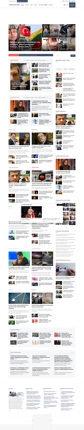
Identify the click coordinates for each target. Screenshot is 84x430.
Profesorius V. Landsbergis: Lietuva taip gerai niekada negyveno (19, 368)
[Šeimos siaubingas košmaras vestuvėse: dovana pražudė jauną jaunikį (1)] (35, 192)
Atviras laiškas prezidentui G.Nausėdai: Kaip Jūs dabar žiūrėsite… (68, 132)
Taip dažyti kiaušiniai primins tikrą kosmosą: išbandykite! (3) (45, 284)
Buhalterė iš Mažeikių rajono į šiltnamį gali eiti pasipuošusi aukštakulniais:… (40, 226)
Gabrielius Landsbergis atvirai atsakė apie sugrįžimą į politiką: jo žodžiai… (22, 122)
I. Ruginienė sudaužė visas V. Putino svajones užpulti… (69, 291)
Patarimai (11, 289)
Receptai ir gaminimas (36, 248)
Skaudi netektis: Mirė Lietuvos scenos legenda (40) (44, 115)
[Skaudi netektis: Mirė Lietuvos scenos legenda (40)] (35, 115)
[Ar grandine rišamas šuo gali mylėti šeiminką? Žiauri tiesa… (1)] (50, 30)
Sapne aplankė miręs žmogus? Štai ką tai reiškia (67, 49)
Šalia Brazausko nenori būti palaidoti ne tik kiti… (68, 136)
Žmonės (10, 206)
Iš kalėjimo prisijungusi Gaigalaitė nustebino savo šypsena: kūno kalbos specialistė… (45, 122)
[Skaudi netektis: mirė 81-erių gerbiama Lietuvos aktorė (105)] (59, 101)
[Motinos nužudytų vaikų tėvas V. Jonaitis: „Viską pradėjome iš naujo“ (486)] (20, 76)
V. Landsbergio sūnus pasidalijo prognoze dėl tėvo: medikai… (69, 177)
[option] (42, 37)
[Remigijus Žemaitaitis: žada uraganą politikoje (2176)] (65, 223)
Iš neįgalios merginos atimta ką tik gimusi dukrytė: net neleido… (22, 237)
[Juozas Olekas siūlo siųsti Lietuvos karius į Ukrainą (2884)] (65, 209)
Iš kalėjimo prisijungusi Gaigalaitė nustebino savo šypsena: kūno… (68, 187)
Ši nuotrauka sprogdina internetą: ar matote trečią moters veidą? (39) (45, 316)
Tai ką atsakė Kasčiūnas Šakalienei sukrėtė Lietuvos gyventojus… (68, 287)
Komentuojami (72, 69)
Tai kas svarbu (34, 129)
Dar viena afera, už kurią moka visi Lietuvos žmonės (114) (45, 89)
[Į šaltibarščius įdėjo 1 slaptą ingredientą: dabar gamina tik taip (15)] (35, 279)
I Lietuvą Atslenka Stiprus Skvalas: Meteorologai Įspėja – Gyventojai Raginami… (41, 268)
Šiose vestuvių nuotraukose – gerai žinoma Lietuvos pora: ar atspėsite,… (19, 222)
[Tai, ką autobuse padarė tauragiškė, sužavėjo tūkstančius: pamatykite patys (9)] (35, 235)
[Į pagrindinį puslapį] (14, 5)
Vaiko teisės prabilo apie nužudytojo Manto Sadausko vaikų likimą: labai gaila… (69, 84)
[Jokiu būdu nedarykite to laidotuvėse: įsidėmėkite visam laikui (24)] (12, 317)
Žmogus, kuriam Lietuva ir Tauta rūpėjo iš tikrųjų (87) (41, 146)
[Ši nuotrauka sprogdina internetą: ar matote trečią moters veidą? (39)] (35, 315)
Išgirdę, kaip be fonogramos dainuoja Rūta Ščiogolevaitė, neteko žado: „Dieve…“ (67, 335)
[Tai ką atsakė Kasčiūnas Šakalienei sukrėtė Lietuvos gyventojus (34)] (59, 287)
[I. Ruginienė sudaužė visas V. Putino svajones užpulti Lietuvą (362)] (59, 292)
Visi (24, 60)
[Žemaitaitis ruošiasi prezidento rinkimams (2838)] (72, 209)
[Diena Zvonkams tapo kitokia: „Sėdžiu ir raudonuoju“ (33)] (59, 80)
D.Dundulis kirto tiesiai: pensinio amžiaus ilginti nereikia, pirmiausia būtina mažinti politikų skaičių (22, 336)
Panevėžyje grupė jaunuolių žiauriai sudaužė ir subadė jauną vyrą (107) (22, 196)
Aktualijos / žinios (12, 129)
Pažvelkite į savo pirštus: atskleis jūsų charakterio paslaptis (45, 342)
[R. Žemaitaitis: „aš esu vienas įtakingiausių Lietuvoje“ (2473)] (72, 213)
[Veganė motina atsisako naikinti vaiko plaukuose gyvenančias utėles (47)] (12, 277)
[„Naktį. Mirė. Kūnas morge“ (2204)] (59, 75)
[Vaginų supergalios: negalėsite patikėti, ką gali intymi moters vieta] (35, 321)
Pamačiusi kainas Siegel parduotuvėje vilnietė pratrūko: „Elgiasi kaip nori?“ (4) (45, 242)
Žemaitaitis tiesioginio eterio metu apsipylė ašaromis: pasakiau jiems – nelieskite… (22, 232)
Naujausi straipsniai (43, 4)
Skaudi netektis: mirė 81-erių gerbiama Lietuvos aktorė (69, 99)
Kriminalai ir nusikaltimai (42, 60)
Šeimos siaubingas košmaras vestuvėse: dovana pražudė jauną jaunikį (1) (46, 192)
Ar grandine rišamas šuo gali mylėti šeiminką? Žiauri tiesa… (49, 36)
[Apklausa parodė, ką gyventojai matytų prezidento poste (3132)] (65, 205)
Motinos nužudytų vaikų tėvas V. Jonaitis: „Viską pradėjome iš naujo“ (69, 95)
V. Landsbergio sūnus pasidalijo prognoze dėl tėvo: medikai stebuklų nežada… (23, 115)
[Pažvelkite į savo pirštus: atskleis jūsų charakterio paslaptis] (35, 342)
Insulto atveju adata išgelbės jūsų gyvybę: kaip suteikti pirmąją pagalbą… (18, 306)
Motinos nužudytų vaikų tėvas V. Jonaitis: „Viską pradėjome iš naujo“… (18, 185)
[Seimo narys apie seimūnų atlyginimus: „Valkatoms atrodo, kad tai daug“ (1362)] (35, 83)
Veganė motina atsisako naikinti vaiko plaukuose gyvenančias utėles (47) (21, 278)
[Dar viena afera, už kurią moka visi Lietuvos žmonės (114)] (35, 88)
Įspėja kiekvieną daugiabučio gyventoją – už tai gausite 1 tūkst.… (45, 162)
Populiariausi (59, 69)
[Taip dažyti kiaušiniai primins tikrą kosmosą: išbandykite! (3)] (35, 284)
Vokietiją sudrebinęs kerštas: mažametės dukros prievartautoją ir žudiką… (69, 283)
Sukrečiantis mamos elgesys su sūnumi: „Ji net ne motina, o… (22, 283)
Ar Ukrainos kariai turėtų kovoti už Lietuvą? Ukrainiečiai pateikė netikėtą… (44, 76)
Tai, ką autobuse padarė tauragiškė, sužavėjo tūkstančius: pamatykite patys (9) (44, 236)
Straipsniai (11, 25)
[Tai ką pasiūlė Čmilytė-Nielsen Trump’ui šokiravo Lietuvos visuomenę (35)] (59, 296)
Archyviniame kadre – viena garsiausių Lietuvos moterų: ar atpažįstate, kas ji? (66, 35)
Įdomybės (32, 60)
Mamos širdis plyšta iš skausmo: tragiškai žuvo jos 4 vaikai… (46, 198)
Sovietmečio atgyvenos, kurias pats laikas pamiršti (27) (42, 306)
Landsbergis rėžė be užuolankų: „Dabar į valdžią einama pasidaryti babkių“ (19, 357)
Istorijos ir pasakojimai (13, 248)
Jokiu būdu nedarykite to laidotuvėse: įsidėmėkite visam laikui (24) (21, 317)
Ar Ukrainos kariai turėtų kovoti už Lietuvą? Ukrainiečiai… (68, 142)
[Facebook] (9, 411)
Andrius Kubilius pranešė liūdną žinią (68, 237)
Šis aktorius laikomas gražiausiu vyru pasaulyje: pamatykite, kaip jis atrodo (50, 48)
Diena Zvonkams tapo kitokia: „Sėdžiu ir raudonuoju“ (69, 79)
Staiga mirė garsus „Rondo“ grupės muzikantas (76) (69, 191)
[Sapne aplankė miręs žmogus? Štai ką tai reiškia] (67, 44)
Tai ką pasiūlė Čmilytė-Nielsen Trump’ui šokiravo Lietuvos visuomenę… (68, 296)
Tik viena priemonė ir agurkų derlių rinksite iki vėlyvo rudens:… (22, 322)
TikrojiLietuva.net (11, 397)
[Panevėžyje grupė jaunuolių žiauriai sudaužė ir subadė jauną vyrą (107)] (12, 195)
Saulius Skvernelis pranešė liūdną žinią (68, 104)
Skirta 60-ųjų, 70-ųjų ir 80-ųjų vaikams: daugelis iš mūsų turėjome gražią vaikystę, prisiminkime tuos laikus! (44, 1)
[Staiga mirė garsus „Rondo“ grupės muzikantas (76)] (59, 192)
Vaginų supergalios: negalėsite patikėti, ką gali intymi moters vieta (45, 321)
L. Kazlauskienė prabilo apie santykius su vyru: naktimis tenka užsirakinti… (41, 102)
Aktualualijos (28, 60)
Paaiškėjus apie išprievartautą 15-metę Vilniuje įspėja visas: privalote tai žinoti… (46, 156)
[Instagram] (10, 411)
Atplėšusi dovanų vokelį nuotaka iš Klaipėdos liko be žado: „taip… (22, 157)
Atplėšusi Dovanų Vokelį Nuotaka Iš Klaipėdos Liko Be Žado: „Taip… (22, 162)
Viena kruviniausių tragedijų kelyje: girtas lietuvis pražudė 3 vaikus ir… (42, 184)
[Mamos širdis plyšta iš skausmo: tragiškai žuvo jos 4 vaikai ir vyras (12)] (35, 197)
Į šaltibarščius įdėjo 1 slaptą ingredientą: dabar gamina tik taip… (46, 279)
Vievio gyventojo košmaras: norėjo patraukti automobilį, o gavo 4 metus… (23, 201)
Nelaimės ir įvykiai (35, 167)
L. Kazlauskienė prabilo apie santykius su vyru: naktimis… (63, 172)
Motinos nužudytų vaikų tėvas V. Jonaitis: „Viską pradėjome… (64, 127)
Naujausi (65, 69)
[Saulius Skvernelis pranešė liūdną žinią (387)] (59, 106)
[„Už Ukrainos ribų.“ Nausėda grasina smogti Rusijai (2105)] (72, 223)
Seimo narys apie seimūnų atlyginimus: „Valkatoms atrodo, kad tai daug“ (41, 357)
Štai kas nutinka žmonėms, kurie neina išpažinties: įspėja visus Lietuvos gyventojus (66, 342)
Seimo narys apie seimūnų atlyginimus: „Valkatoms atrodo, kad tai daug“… (45, 82)
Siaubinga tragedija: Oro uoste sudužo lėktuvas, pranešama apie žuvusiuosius (69, 90)
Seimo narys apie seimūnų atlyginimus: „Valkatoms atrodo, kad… (68, 147)
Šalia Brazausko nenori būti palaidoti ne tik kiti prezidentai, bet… (44, 70)
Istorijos (36, 60)
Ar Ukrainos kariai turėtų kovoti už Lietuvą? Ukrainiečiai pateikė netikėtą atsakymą (41, 369)
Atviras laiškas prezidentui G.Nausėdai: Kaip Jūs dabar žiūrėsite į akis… (45, 65)
